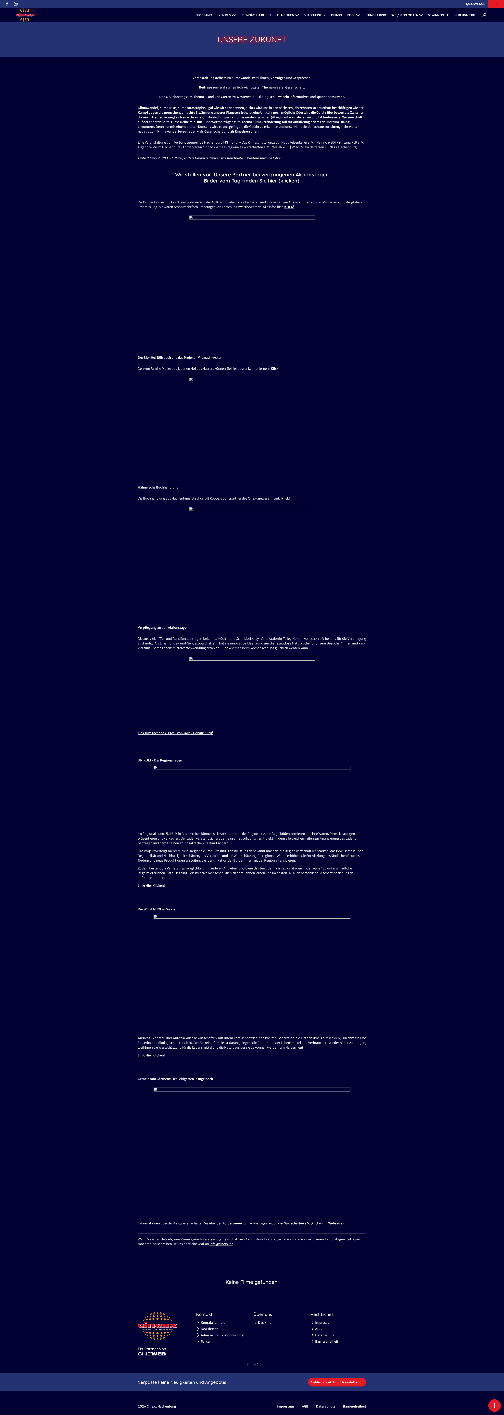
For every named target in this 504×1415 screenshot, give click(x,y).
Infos (351, 15)
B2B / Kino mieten (404, 15)
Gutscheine (313, 15)
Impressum (285, 1406)
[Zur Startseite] (43, 15)
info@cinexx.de (221, 1244)
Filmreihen (285, 15)
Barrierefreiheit (354, 1406)
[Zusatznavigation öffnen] (496, 4)
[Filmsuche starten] (484, 15)
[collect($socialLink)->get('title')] (7, 4)
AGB (305, 1406)
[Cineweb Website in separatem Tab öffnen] (152, 1354)
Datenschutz (325, 1406)
